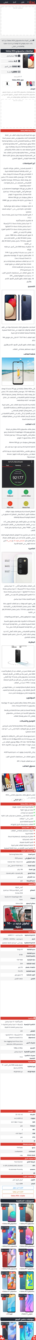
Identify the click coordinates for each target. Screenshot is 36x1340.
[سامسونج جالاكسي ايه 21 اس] (9, 1235)
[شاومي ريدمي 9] (27, 1303)
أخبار (14, 2)
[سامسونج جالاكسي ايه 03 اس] (27, 1235)
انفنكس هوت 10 (19, 540)
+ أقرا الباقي (18, 799)
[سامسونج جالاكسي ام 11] (27, 1258)
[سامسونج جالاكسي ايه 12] (27, 1212)
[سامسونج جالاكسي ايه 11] (9, 1280)
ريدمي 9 (9, 540)
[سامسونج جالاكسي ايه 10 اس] (9, 1258)
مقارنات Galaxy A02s (18, 1195)
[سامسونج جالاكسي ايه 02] (9, 1212)
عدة (32, 1)
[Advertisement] (18, 21)
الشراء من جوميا (18, 1191)
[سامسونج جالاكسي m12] (27, 1280)
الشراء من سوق (18, 1187)
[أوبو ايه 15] (9, 1303)
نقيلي (6, 2)
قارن (22, 2)
